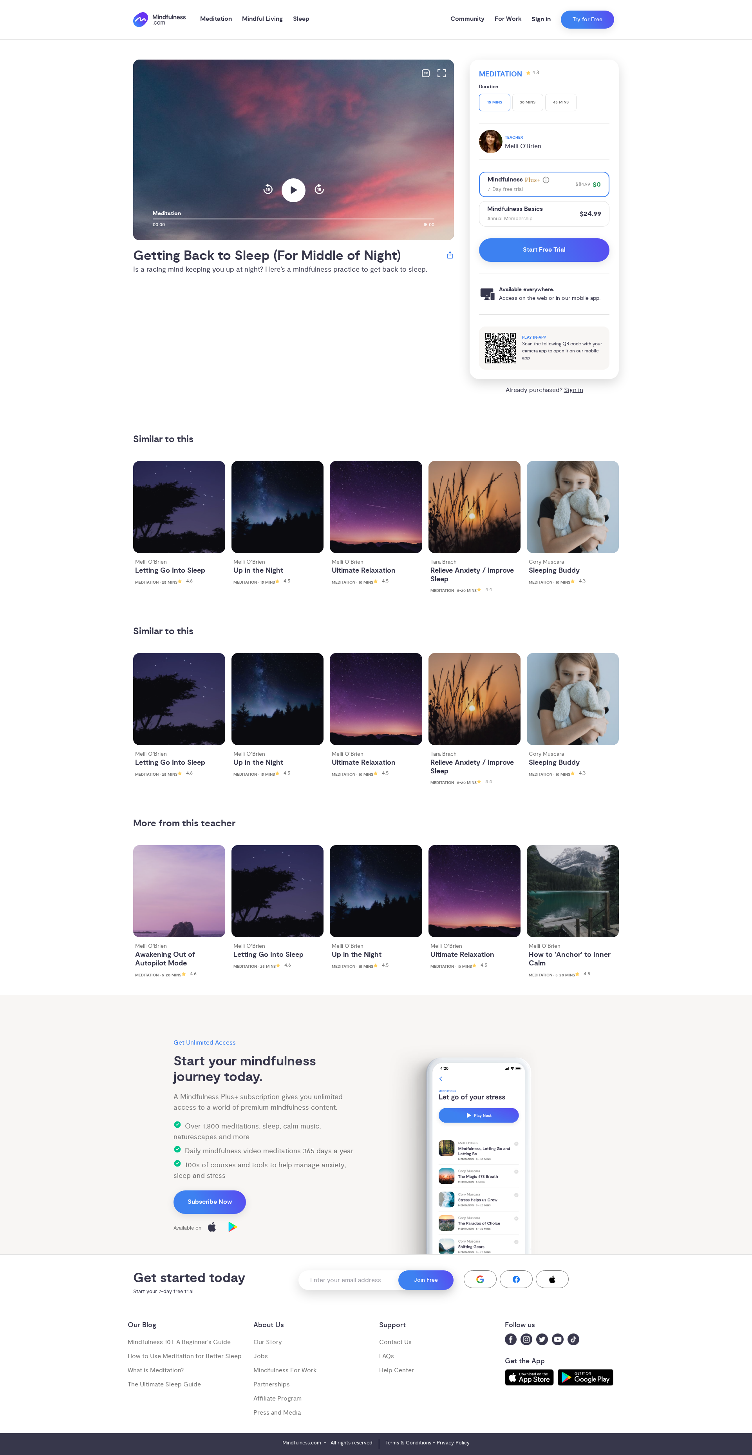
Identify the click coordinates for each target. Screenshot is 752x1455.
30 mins (527, 102)
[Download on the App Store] (212, 1228)
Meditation (216, 19)
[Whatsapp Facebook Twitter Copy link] (450, 256)
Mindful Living (262, 19)
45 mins (561, 102)
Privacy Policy (453, 1443)
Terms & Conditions (408, 1443)
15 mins (494, 102)
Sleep (301, 19)
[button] (480, 1279)
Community (467, 19)
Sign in (541, 19)
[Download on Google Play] (233, 1228)
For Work (508, 19)
